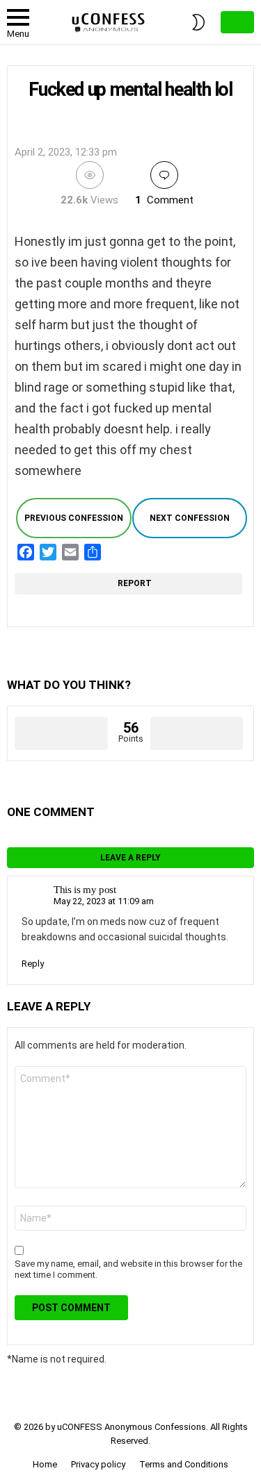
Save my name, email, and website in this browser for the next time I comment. (128, 1269)
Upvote (61, 733)
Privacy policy (98, 1464)
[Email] (70, 552)
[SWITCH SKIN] (198, 22)
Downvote (197, 733)
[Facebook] (26, 552)
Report (135, 583)
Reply (33, 963)
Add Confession (237, 22)
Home (45, 1464)
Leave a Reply (130, 858)
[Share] (92, 552)
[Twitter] (48, 552)
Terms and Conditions (183, 1464)
